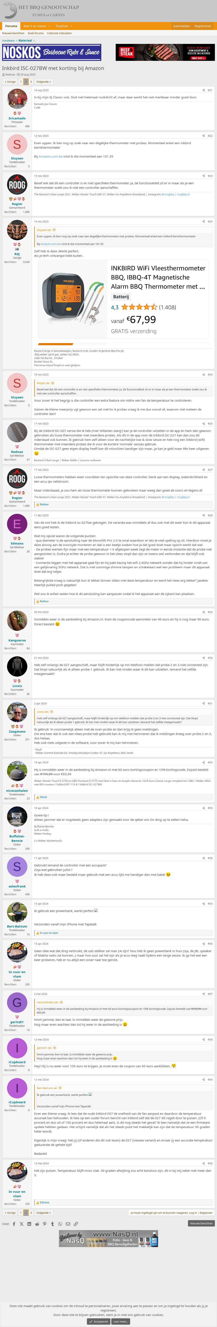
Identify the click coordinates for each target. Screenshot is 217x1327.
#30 (210, 658)
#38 (210, 1039)
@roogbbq (168, 194)
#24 (210, 221)
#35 (210, 903)
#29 (210, 612)
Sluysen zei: (44, 230)
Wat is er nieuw (35, 26)
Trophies (62, 26)
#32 (210, 762)
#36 (210, 944)
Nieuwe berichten (13, 33)
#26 (210, 423)
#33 (210, 808)
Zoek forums (36, 33)
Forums (11, 26)
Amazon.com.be (51, 156)
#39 (210, 1079)
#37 (210, 994)
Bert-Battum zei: (47, 1088)
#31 (210, 703)
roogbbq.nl (183, 194)
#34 (210, 858)
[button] (49, 26)
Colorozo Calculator (59, 33)
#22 (210, 136)
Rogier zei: (43, 383)
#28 (210, 515)
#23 (210, 176)
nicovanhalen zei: (47, 1002)
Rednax (10, 74)
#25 (210, 374)
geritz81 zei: (44, 1048)
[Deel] (203, 90)
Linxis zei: (43, 712)
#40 (210, 1163)
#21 (210, 90)
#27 (210, 470)
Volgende (42, 82)
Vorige (11, 82)
